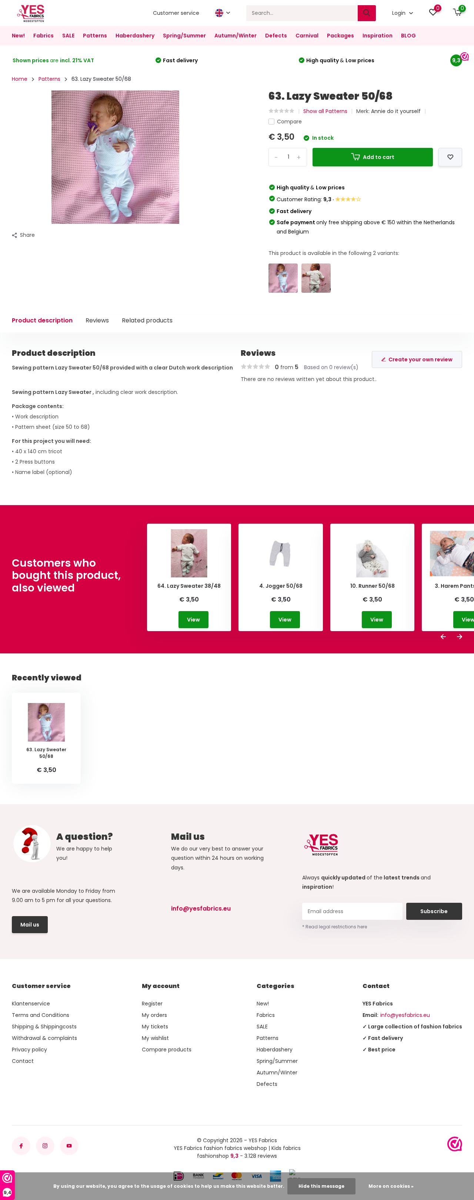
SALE (68, 35)
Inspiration (378, 35)
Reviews (97, 320)
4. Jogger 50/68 (281, 586)
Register (152, 1003)
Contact (23, 1061)
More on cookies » (391, 1186)
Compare (289, 121)
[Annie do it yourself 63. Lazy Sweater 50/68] (283, 278)
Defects (276, 35)
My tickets (155, 1026)
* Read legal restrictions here (334, 927)
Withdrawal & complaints (44, 1038)
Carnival (307, 35)
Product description (42, 320)
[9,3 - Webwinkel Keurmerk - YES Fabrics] (454, 1144)
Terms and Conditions (40, 1015)
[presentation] (443, 637)
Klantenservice (31, 1003)
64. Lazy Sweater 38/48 (189, 586)
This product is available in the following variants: (333, 253)
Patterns (95, 35)
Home (19, 79)
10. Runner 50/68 (372, 586)
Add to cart (378, 157)
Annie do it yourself (396, 111)
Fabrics (43, 35)
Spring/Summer (184, 35)
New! (18, 35)
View (193, 619)
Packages (340, 35)
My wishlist (155, 1038)
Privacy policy (29, 1049)
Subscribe (434, 911)
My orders (154, 1015)
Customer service (176, 13)
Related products (147, 320)
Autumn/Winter (235, 35)
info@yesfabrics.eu (201, 908)
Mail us (29, 924)
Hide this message (321, 1186)
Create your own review (420, 359)
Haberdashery (135, 35)
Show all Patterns (325, 111)
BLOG (408, 35)
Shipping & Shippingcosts (44, 1026)
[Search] (367, 13)
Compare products (166, 1049)
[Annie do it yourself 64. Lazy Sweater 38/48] (316, 278)
